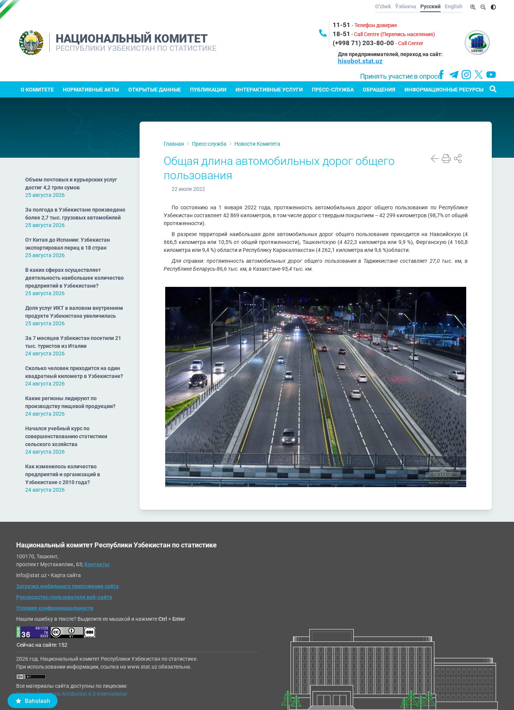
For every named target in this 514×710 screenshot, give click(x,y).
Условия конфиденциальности (54, 608)
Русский (430, 6)
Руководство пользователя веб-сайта (64, 597)
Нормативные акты (91, 90)
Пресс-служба (333, 90)
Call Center (410, 43)
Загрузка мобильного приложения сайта (67, 586)
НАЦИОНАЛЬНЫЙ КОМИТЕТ (132, 38)
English (453, 6)
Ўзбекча (405, 6)
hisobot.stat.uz (360, 61)
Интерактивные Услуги (269, 90)
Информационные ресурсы (444, 90)
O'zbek (383, 6)
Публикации (208, 90)
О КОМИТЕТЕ (37, 90)
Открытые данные (154, 90)
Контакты (96, 564)
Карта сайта (66, 575)
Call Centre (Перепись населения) (394, 34)
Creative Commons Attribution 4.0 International (71, 694)
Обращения (379, 90)
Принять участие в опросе (400, 76)
